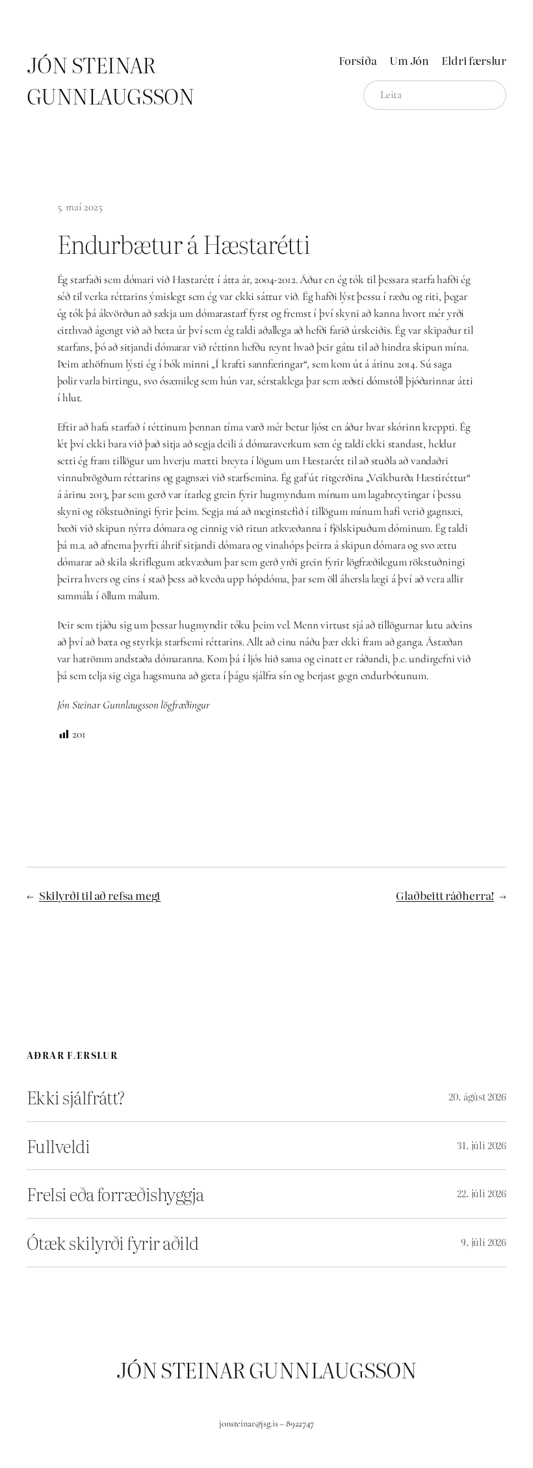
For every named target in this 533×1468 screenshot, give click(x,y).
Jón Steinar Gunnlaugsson (110, 80)
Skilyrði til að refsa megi (100, 895)
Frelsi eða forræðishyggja (115, 1194)
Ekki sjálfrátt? (76, 1097)
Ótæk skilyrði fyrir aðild (112, 1243)
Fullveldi (58, 1146)
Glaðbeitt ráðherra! (445, 895)
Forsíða (358, 60)
